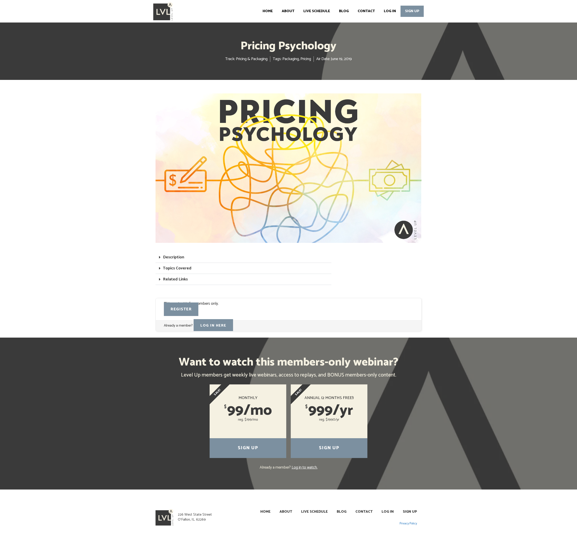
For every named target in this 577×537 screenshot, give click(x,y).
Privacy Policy (408, 523)
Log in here (213, 326)
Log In (390, 11)
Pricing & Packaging (252, 59)
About (288, 11)
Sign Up (412, 11)
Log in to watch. (305, 467)
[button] (243, 257)
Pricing (305, 59)
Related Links (175, 279)
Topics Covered (177, 268)
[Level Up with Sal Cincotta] (164, 11)
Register (181, 309)
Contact (366, 11)
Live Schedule (316, 11)
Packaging (290, 59)
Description (173, 257)
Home (268, 11)
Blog (344, 11)
